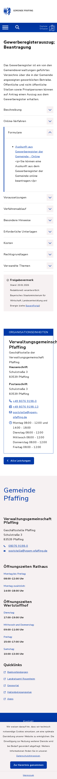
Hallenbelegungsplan (19, 692)
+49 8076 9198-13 (25, 407)
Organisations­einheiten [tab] (28, 332)
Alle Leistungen (20, 460)
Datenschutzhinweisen (28, 755)
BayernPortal (32, 305)
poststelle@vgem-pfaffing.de (28, 551)
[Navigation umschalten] (5, 27)
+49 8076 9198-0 (25, 401)
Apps (10, 699)
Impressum (28, 775)
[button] (28, 109)
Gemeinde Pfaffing (19, 494)
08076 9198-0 (18, 546)
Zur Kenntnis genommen (29, 765)
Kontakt (28, 721)
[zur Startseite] (18, 11)
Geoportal (13, 685)
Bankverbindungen (17, 672)
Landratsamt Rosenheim (21, 679)
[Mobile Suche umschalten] (17, 27)
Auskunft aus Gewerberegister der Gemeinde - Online (29, 151)
